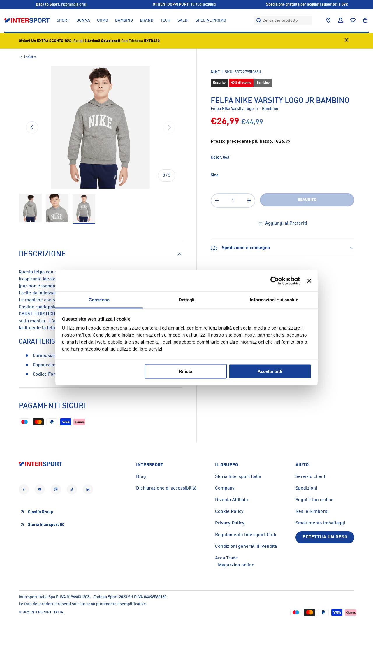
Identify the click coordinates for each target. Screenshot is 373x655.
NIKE (215, 72)
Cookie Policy (229, 511)
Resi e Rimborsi (311, 511)
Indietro (30, 57)
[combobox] (283, 20)
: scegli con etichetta (89, 41)
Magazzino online (236, 565)
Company (225, 488)
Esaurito (307, 200)
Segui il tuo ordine (314, 500)
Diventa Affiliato (231, 500)
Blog (141, 476)
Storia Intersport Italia (238, 476)
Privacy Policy (229, 523)
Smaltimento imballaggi (320, 523)
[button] (365, 20)
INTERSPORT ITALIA (46, 612)
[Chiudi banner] (309, 281)
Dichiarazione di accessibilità (166, 488)
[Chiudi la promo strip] (346, 41)
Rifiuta (185, 371)
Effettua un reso (324, 537)
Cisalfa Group (40, 512)
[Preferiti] (352, 20)
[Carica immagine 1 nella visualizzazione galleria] (30, 208)
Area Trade (226, 558)
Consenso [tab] (99, 299)
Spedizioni (306, 488)
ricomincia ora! (61, 4)
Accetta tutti (270, 371)
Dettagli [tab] (187, 299)
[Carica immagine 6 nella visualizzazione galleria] (84, 208)
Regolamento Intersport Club (245, 535)
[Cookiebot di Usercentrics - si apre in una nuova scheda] (274, 280)
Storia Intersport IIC (46, 525)
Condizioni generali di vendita (246, 546)
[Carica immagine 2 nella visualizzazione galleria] (57, 208)
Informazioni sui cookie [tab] (274, 299)
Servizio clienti (310, 476)
